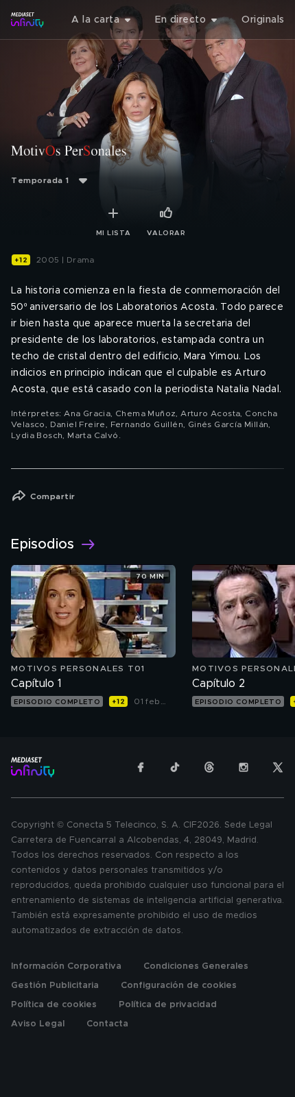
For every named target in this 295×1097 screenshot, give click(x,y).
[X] (278, 767)
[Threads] (209, 767)
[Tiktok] (175, 767)
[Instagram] (243, 767)
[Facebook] (140, 767)
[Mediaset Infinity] (27, 20)
